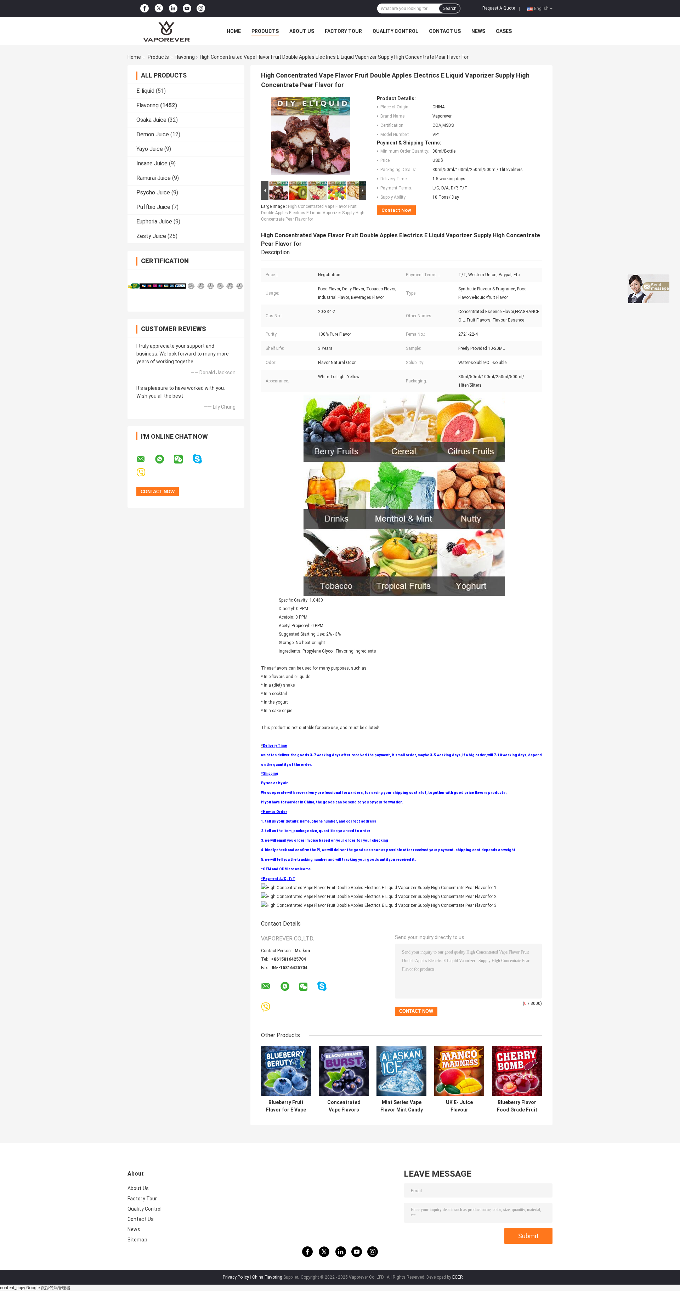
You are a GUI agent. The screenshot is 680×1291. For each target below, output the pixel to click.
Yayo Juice (149, 149)
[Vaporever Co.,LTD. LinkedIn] (173, 8)
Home (234, 31)
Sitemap (137, 1239)
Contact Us (445, 31)
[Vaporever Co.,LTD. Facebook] (144, 8)
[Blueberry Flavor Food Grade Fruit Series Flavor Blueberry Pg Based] (517, 1071)
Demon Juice (152, 134)
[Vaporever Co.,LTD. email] (145, 459)
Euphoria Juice (154, 221)
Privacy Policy (236, 1277)
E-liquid (145, 90)
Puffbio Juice (153, 207)
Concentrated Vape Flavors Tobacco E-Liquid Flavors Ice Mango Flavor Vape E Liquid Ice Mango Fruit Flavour (344, 1106)
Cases (504, 31)
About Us (301, 31)
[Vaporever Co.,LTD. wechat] (183, 459)
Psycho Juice (153, 192)
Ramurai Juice (153, 178)
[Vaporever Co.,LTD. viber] (145, 473)
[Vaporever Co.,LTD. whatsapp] (164, 459)
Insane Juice (152, 163)
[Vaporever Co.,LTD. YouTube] (187, 8)
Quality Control (395, 31)
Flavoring (185, 57)
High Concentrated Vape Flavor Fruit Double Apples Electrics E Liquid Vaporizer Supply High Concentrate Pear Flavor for (312, 213)
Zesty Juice (151, 236)
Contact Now (396, 210)
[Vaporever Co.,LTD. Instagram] (200, 8)
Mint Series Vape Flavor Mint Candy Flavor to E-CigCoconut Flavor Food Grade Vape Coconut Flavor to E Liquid (401, 1106)
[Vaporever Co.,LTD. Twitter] (159, 9)
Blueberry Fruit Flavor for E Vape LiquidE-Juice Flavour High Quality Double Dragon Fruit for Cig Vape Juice (286, 1106)
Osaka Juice (151, 119)
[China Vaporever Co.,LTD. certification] (157, 286)
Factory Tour (343, 31)
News (478, 31)
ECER (457, 1277)
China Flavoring (267, 1277)
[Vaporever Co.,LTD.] (166, 31)
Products (265, 31)
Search (450, 8)
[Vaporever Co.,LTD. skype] (202, 459)
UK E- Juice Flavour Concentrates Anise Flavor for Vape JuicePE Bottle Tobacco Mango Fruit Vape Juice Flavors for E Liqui (459, 1106)
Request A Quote (498, 8)
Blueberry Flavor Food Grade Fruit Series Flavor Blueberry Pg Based (517, 1106)
